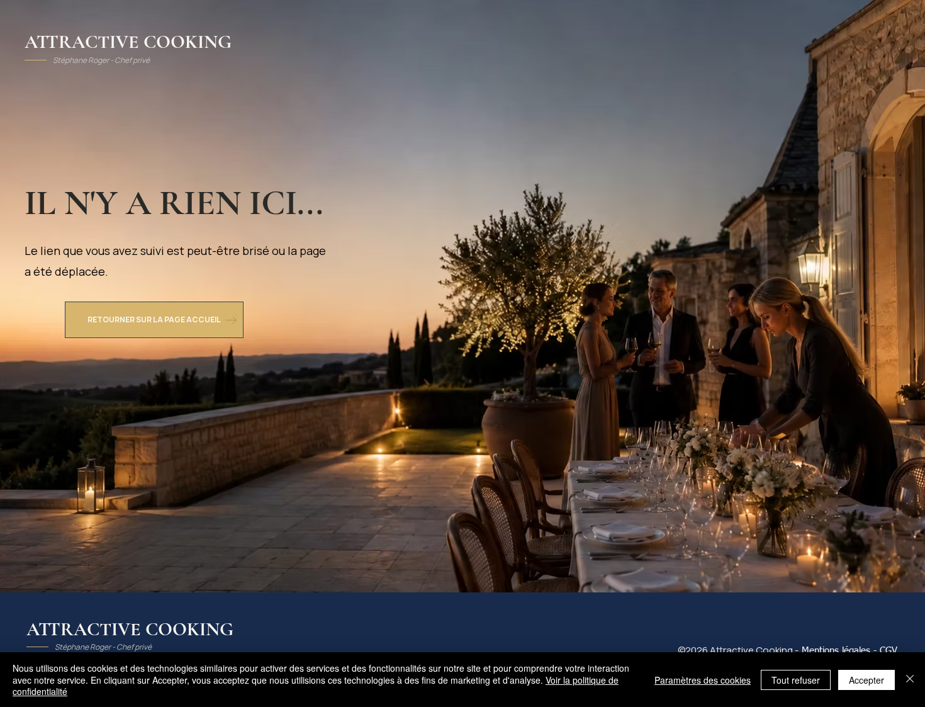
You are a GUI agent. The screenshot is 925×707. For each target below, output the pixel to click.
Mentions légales (836, 650)
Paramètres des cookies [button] (702, 680)
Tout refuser (795, 680)
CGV (888, 650)
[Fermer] (909, 679)
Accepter (866, 680)
